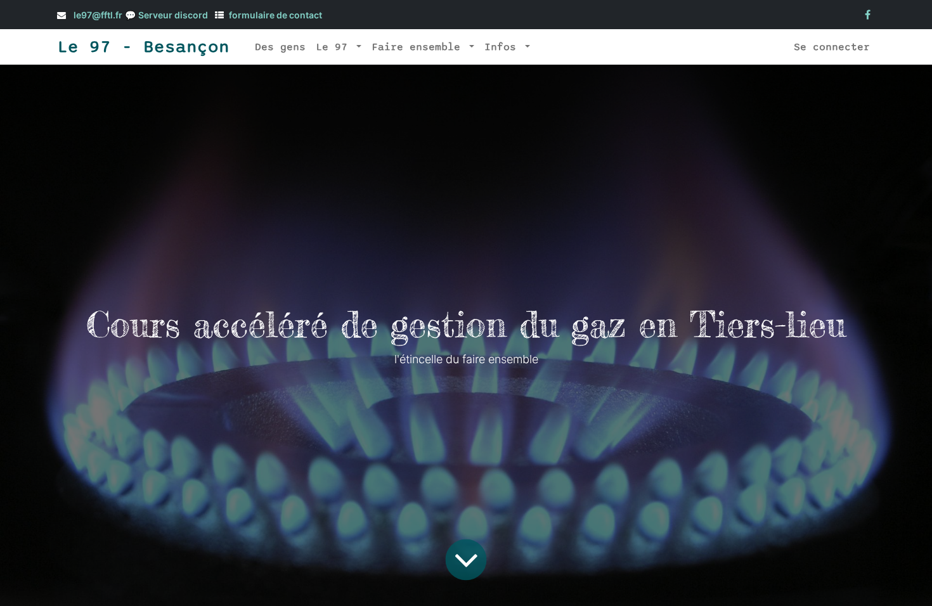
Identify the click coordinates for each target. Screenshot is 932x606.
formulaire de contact (275, 15)
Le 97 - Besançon (143, 47)
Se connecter (832, 47)
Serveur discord (173, 15)
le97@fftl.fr (98, 15)
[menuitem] (280, 47)
